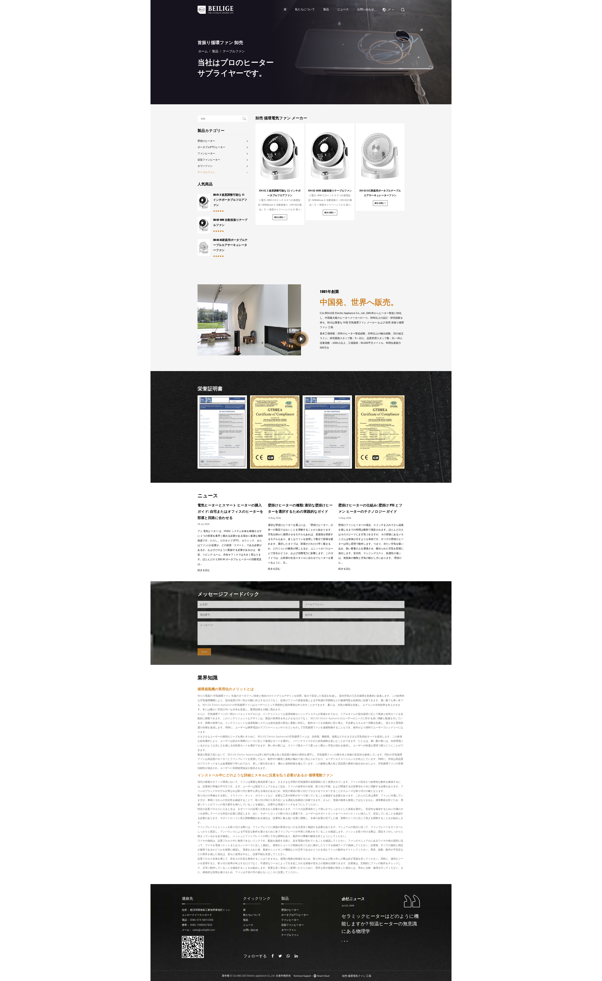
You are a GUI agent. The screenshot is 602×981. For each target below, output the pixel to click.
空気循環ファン (222, 695)
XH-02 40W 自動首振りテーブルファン (230, 222)
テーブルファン (206, 172)
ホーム (203, 51)
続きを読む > (279, 217)
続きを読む (204, 569)
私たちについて (305, 9)
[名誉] (222, 432)
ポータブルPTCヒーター (335, 13)
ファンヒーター (206, 153)
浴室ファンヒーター (209, 159)
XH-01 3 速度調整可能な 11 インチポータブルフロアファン (230, 200)
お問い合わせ (365, 9)
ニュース (343, 9)
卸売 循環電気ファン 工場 (356, 975)
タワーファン (205, 166)
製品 (326, 9)
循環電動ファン (321, 775)
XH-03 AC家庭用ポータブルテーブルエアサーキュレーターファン (230, 245)
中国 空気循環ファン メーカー (360, 322)
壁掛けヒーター (206, 141)
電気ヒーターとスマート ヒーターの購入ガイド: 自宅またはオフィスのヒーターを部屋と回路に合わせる (371, 511)
